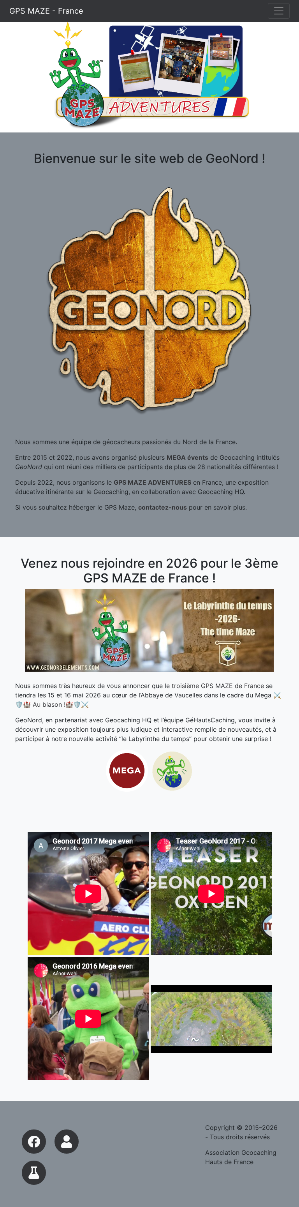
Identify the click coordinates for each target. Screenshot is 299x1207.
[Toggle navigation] (279, 11)
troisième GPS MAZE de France (218, 686)
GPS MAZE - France (46, 11)
